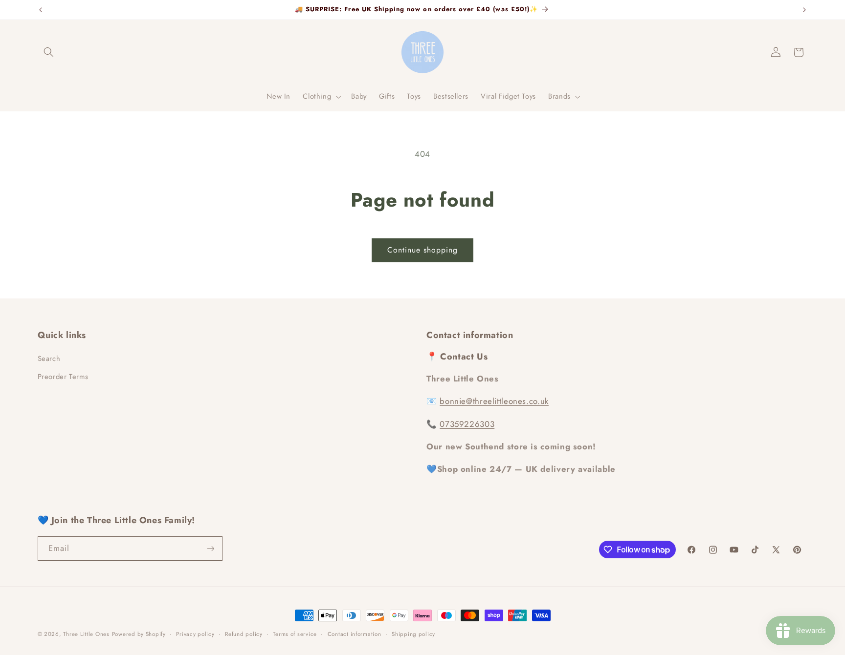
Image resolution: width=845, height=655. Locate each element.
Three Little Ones (86, 634)
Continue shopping (422, 249)
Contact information (354, 634)
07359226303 (467, 424)
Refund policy (244, 634)
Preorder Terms (63, 376)
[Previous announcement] (40, 10)
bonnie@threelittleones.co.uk (494, 401)
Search (49, 358)
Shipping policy (413, 634)
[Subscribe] (210, 548)
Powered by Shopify (139, 634)
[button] (49, 52)
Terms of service (295, 634)
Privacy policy (195, 634)
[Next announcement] (804, 10)
